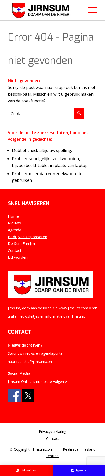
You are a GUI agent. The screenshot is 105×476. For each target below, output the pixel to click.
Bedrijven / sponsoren (27, 236)
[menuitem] (52, 431)
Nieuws (14, 222)
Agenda (14, 229)
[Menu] (90, 10)
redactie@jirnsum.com (34, 361)
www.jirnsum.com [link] (73, 308)
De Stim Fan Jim (21, 243)
